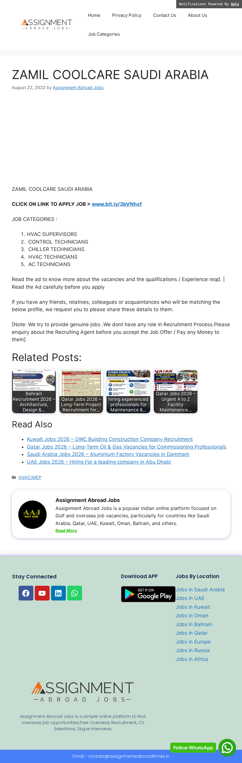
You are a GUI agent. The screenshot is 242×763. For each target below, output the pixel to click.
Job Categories (104, 34)
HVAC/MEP (30, 477)
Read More (66, 530)
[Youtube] (42, 593)
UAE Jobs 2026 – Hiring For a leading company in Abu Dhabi (99, 462)
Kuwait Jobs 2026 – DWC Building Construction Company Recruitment (110, 439)
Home (94, 15)
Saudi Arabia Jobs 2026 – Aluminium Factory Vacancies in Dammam (108, 454)
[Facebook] (26, 593)
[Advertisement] (121, 142)
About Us (197, 15)
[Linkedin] (58, 593)
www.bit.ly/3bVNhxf (117, 204)
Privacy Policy (126, 15)
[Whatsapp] (74, 593)
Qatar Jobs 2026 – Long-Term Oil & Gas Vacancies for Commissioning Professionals (126, 447)
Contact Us (164, 15)
